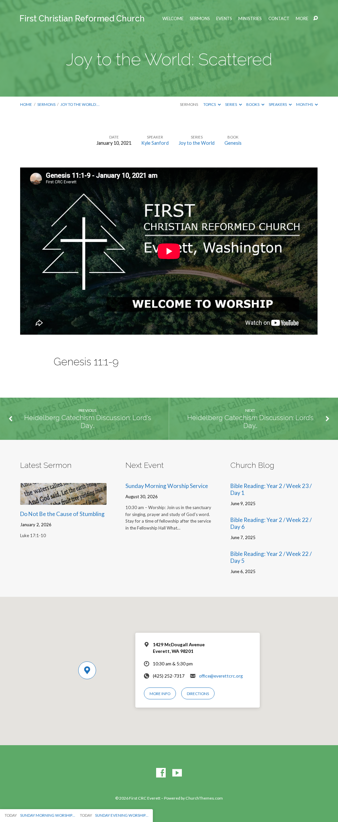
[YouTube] (177, 773)
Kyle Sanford (155, 143)
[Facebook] (161, 773)
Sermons (200, 18)
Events (224, 18)
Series (231, 104)
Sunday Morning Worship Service (166, 485)
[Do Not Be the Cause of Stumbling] (63, 500)
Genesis (233, 143)
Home (26, 104)
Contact (278, 18)
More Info (160, 693)
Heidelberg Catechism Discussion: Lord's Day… (87, 422)
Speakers (278, 104)
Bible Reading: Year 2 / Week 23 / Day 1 (271, 489)
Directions (198, 693)
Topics (210, 104)
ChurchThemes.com (204, 798)
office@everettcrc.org (221, 676)
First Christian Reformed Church (82, 18)
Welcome (173, 18)
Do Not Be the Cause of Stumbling (62, 513)
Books (253, 104)
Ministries (250, 18)
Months (305, 104)
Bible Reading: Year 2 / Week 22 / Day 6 (271, 523)
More (302, 18)
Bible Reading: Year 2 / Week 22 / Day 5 (271, 557)
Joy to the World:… (79, 104)
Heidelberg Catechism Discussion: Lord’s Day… (250, 422)
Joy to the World (197, 143)
